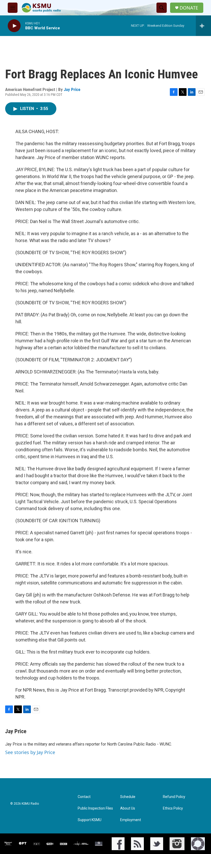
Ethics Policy (173, 808)
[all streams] (203, 25)
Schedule (127, 797)
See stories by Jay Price (30, 752)
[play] (14, 26)
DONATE (189, 8)
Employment (130, 820)
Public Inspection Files (95, 808)
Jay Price (72, 89)
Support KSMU (89, 820)
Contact (84, 797)
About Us (127, 808)
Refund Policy (174, 797)
